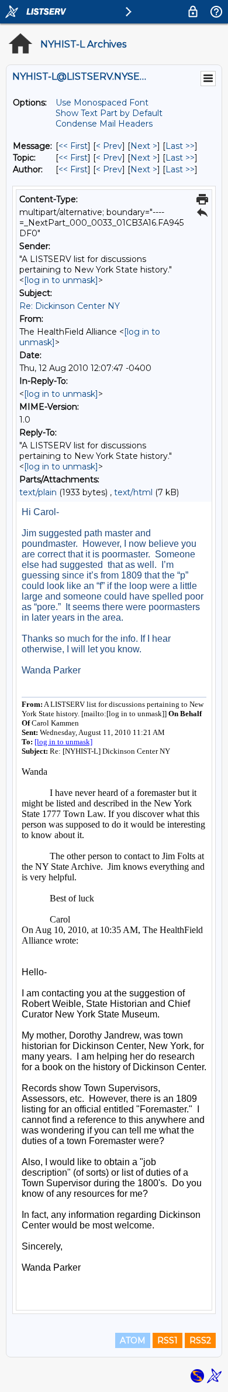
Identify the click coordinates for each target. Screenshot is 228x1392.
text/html (133, 492)
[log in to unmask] (61, 280)
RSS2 (200, 1340)
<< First (73, 146)
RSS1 (167, 1340)
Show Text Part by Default (109, 113)
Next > (143, 146)
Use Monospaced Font (102, 102)
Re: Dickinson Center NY (69, 306)
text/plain (38, 492)
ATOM (133, 1340)
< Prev (109, 146)
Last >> (180, 146)
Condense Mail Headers (104, 123)
